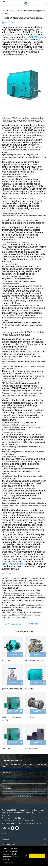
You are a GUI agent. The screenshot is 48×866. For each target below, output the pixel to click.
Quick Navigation (8, 844)
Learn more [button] (8, 862)
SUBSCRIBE (23, 796)
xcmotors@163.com (12, 564)
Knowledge (13, 11)
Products (5, 834)
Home (4, 11)
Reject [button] (24, 856)
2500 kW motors (37, 37)
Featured (5, 839)
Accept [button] (37, 856)
